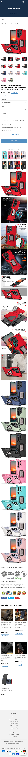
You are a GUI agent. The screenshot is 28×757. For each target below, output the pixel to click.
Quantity (3, 113)
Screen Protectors (14, 732)
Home (2, 19)
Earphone (14, 736)
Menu (4, 2)
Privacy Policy (14, 723)
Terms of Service (14, 721)
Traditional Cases (14, 730)
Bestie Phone (14, 8)
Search (14, 716)
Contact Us (14, 718)
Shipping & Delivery (14, 719)
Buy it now (14, 140)
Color (2, 106)
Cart (25, 2)
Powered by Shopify (19, 748)
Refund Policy (14, 725)
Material (3, 99)
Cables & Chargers (14, 734)
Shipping (3, 95)
